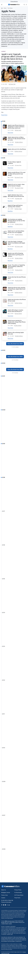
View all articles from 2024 (15, 343)
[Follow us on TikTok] (5, 904)
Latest (3, 51)
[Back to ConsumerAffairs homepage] (1, 8)
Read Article (4, 115)
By (12, 84)
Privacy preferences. (14, 1)
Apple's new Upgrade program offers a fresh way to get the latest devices (13, 56)
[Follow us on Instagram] (3, 904)
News (5, 8)
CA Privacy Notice (18, 895)
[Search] (24, 4)
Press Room (17, 897)
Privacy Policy (17, 890)
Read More (10, 200)
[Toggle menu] (2, 4)
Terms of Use (4, 895)
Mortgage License (5, 892)
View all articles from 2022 (15, 369)
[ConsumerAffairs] (14, 4)
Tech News (10, 8)
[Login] (26, 4)
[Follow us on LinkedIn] (9, 904)
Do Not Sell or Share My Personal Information (7, 901)
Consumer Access (9, 921)
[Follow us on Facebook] (1, 904)
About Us (3, 890)
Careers (3, 897)
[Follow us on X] (7, 904)
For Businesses (18, 892)
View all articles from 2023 (15, 356)
